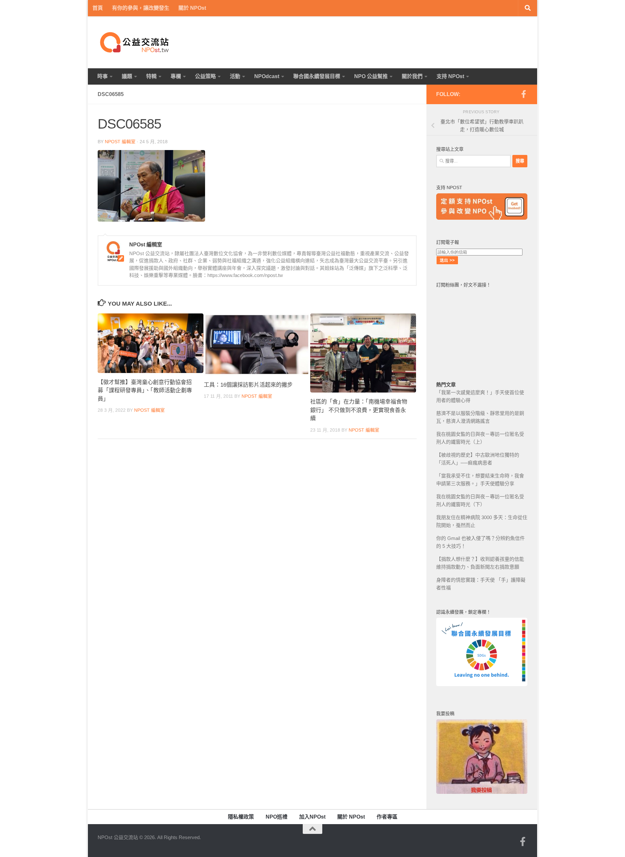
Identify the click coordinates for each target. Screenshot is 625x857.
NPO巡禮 (276, 817)
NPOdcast (266, 76)
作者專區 (387, 817)
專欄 (176, 76)
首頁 (97, 8)
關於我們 (412, 76)
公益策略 (205, 76)
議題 (127, 76)
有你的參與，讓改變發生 (140, 8)
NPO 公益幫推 (371, 76)
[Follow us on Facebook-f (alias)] (523, 94)
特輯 (151, 76)
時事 (102, 76)
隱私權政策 (241, 817)
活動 (235, 76)
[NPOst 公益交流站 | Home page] (135, 42)
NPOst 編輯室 (120, 141)
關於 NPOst (192, 8)
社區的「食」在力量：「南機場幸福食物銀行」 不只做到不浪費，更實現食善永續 (358, 410)
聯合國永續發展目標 (316, 76)
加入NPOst (312, 817)
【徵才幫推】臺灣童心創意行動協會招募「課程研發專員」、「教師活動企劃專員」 (145, 390)
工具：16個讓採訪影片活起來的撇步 (248, 385)
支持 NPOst (450, 76)
